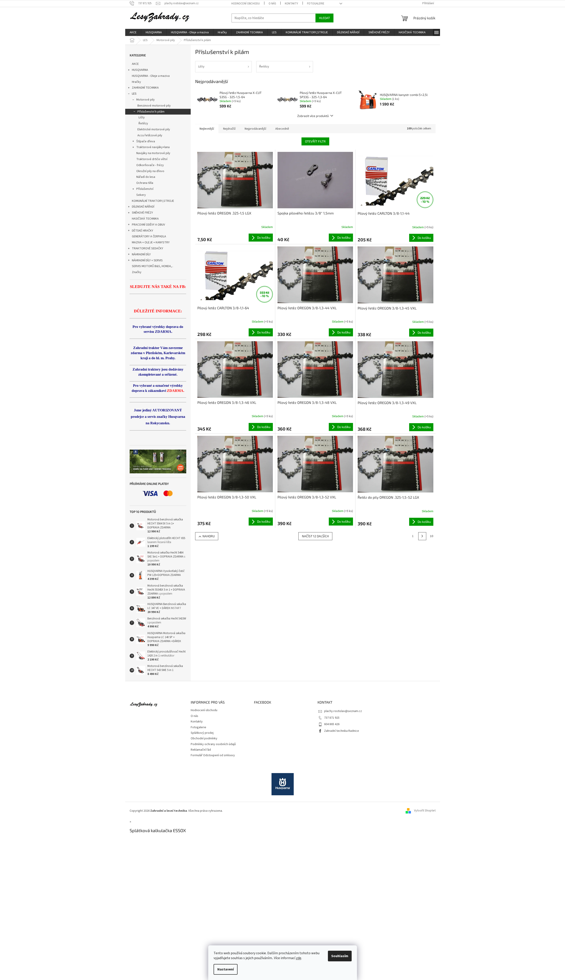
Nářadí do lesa (145, 177)
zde (298, 958)
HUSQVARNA (140, 70)
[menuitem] (133, 32)
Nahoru (208, 536)
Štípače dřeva (145, 141)
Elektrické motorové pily (153, 129)
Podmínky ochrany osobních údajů (213, 744)
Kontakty (291, 4)
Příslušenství (144, 189)
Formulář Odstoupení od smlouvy (213, 755)
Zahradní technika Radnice (341, 731)
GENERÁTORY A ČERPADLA (149, 236)
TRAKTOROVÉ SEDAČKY (147, 248)
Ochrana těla (144, 183)
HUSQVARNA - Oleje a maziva (151, 76)
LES (134, 93)
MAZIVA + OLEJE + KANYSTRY (151, 242)
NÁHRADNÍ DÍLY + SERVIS (147, 260)
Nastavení (225, 969)
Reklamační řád (201, 750)
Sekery (141, 195)
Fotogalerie (315, 4)
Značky (136, 272)
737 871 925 (331, 718)
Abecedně (282, 129)
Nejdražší (229, 129)
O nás (272, 4)
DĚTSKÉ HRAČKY (142, 230)
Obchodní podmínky (204, 738)
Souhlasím (339, 956)
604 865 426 (331, 724)
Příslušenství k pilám (151, 111)
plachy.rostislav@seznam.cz (343, 711)
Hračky (136, 82)
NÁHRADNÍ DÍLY (141, 254)
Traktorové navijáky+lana (153, 147)
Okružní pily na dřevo (150, 171)
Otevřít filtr (315, 141)
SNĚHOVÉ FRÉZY (142, 212)
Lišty (142, 117)
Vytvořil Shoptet (425, 811)
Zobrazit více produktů (313, 116)
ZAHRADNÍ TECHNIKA (145, 87)
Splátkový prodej (202, 733)
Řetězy (143, 123)
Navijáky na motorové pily (153, 153)
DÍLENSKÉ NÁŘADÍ (143, 206)
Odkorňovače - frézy (150, 165)
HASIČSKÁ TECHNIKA (145, 218)
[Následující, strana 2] (422, 536)
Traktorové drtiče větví (151, 159)
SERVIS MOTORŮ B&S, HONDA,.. (152, 266)
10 (431, 536)
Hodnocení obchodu (245, 4)
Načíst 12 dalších (315, 536)
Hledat (324, 18)
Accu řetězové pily (149, 135)
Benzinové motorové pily (154, 105)
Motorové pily (145, 99)
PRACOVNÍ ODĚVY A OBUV (148, 224)
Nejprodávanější (255, 129)
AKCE (135, 64)
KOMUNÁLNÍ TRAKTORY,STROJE (153, 201)
